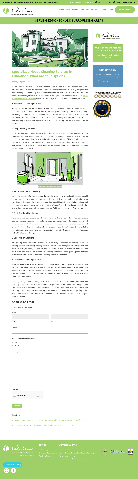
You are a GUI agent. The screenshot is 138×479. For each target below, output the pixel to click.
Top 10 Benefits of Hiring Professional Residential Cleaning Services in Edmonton (43, 425)
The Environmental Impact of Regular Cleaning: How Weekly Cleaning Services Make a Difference (48, 420)
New (15, 342)
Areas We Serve (92, 10)
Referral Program (65, 450)
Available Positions (46, 456)
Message (15, 352)
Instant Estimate (125, 10)
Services (75, 10)
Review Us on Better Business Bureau (73, 459)
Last (52, 321)
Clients (110, 10)
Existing (16, 345)
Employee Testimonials (48, 453)
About (68, 10)
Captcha (15, 389)
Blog (82, 10)
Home (61, 10)
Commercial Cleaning (108, 82)
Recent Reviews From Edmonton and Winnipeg (76, 453)
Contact (103, 10)
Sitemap (31, 458)
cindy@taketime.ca (125, 2)
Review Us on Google (67, 456)
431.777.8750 (104, 2)
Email (14, 328)
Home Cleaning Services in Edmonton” (49, 186)
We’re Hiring (43, 450)
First (13, 321)
